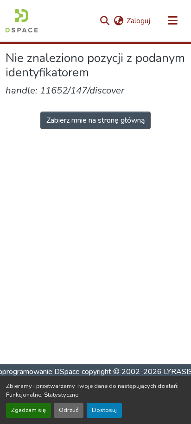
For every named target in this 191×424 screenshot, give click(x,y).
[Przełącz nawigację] (172, 21)
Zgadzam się (28, 410)
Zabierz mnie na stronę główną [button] (95, 120)
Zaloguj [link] (138, 21)
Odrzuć (68, 410)
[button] (22, 20)
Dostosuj (104, 410)
